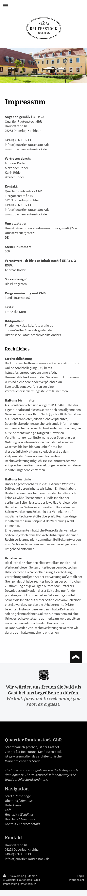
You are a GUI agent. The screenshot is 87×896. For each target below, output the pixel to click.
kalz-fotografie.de (40, 325)
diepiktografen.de (39, 330)
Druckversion (16, 875)
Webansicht (76, 879)
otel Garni (14, 805)
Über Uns (11, 800)
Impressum (10, 883)
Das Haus (11, 819)
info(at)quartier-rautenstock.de (27, 859)
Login (80, 875)
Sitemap (32, 875)
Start (8, 796)
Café (8, 810)
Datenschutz (28, 883)
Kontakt (10, 824)
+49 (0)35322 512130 (18, 854)
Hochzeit (11, 814)
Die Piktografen (16, 284)
